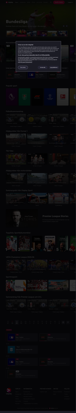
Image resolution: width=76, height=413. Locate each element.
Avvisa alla (42, 67)
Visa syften (23, 67)
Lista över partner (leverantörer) (25, 62)
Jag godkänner (53, 67)
